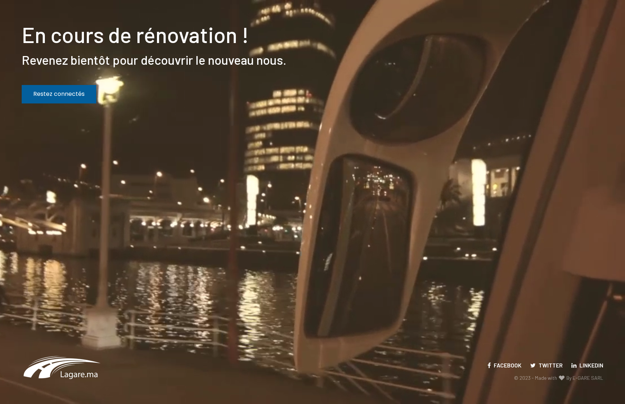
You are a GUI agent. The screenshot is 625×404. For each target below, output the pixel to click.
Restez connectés (59, 94)
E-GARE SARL (588, 378)
